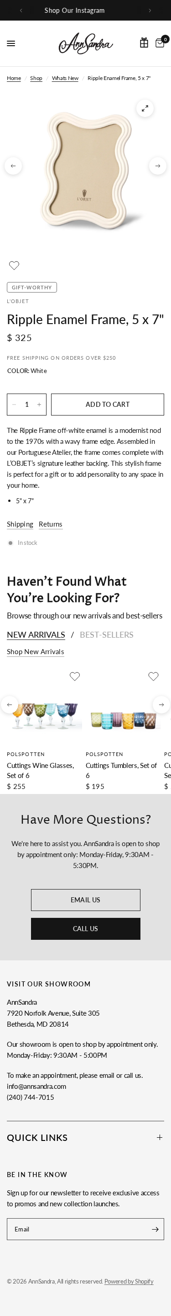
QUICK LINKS (37, 1137)
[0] (158, 43)
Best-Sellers (107, 634)
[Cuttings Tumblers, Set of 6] (123, 707)
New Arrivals (36, 634)
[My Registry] (144, 42)
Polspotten (26, 754)
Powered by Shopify (129, 1281)
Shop (36, 78)
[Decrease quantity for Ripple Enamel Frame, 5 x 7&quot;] (14, 404)
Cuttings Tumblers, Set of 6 (121, 770)
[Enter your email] (155, 1229)
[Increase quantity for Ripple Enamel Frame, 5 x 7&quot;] (39, 404)
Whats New (65, 78)
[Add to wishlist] (14, 265)
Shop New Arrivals (35, 651)
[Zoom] (145, 108)
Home (14, 78)
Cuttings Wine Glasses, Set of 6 (40, 770)
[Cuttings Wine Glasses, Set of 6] (44, 707)
